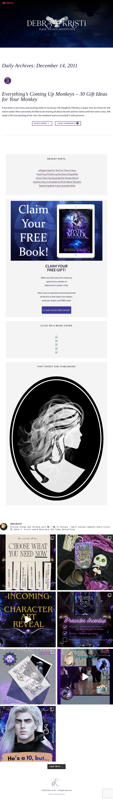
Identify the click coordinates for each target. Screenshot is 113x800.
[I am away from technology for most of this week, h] (28, 562)
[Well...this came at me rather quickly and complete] (85, 676)
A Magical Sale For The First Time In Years (57, 170)
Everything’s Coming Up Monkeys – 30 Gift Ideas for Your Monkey (54, 96)
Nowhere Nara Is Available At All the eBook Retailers (57, 182)
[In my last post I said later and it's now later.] (28, 619)
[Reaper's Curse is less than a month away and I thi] (85, 619)
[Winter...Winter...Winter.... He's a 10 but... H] (28, 734)
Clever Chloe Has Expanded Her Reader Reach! (57, 178)
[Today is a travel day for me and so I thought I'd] (85, 562)
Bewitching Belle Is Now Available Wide (57, 186)
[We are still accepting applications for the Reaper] (28, 676)
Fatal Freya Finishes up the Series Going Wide (57, 174)
